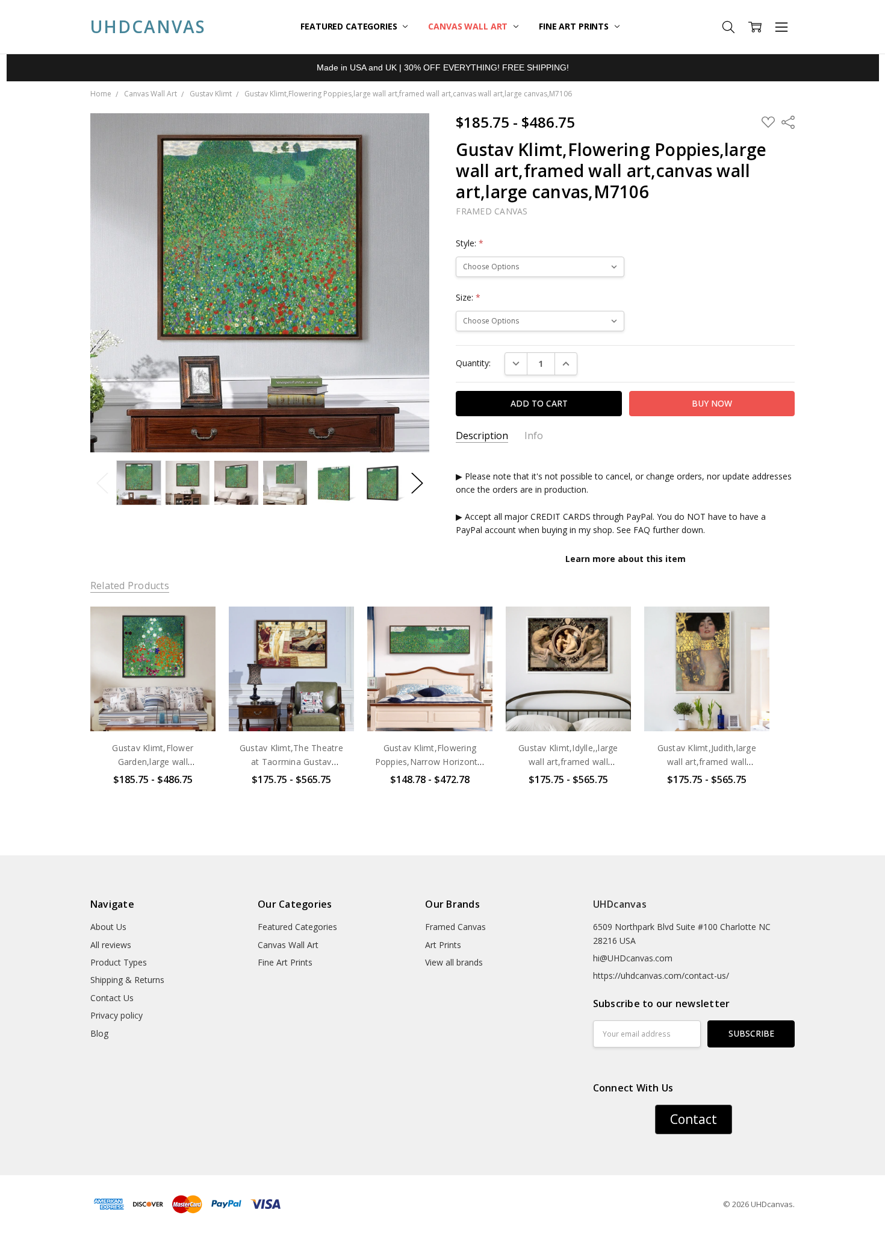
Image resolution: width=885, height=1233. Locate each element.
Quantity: (473, 363)
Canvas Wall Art (469, 26)
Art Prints (443, 945)
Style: (469, 243)
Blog (99, 1033)
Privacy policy (116, 1015)
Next (417, 482)
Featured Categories (349, 26)
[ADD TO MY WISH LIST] (194, 647)
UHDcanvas (620, 904)
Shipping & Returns (127, 979)
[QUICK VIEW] (194, 627)
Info (533, 435)
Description (482, 435)
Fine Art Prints (575, 26)
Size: (468, 297)
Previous (102, 482)
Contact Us (112, 998)
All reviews (110, 945)
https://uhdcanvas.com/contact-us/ (661, 975)
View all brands (454, 962)
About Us (108, 926)
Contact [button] (693, 1119)
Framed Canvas (455, 926)
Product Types (118, 962)
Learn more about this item (625, 558)
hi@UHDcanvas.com (632, 958)
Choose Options (153, 706)
